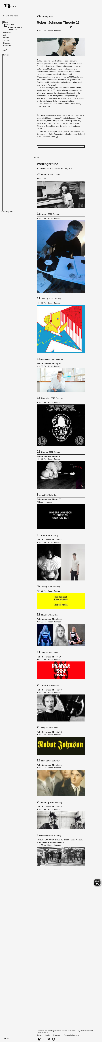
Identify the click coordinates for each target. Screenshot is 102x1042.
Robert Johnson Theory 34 (49, 657)
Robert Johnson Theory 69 (49, 499)
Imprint (47, 1035)
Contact (39, 1035)
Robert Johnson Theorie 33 (49, 690)
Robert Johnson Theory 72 (49, 363)
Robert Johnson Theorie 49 (49, 619)
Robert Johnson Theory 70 (49, 456)
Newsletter (56, 1035)
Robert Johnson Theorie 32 (49, 732)
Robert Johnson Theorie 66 (49, 540)
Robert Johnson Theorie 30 (49, 807)
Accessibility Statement (71, 1035)
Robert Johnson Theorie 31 (49, 765)
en (8, 1038)
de (5, 1038)
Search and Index (10, 16)
